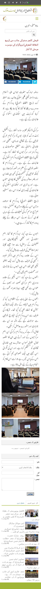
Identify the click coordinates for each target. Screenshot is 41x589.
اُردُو (25, 2)
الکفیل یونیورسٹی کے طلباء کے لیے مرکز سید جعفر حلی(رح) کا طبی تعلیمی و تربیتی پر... (20, 515)
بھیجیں (30, 494)
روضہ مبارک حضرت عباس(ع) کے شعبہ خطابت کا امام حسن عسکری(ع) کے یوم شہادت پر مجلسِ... (21, 539)
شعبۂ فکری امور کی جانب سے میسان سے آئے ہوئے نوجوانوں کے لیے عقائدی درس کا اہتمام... (20, 575)
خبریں (27, 25)
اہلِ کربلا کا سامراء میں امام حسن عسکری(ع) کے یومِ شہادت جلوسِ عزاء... (13, 550)
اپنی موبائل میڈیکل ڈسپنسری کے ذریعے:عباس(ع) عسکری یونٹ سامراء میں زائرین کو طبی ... (21, 527)
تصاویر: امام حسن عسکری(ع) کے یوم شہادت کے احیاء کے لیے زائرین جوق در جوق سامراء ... (20, 563)
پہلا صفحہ (34, 25)
